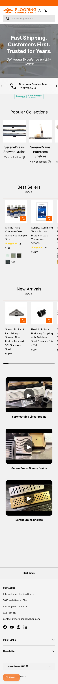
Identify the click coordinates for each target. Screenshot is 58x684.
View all (29, 191)
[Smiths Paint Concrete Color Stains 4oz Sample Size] (16, 211)
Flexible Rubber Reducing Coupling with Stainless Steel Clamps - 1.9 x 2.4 (42, 337)
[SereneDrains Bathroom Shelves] (40, 131)
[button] (46, 10)
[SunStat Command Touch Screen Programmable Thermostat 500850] (42, 211)
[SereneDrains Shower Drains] (14, 131)
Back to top (29, 573)
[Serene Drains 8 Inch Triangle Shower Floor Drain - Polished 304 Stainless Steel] (16, 313)
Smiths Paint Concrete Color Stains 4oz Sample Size (16, 233)
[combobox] (29, 18)
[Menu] (53, 10)
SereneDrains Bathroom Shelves (40, 151)
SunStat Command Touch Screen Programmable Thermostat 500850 (42, 235)
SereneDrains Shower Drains (14, 149)
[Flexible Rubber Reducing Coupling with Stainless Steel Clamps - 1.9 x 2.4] (42, 313)
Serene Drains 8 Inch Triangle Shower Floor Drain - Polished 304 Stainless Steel (14, 339)
